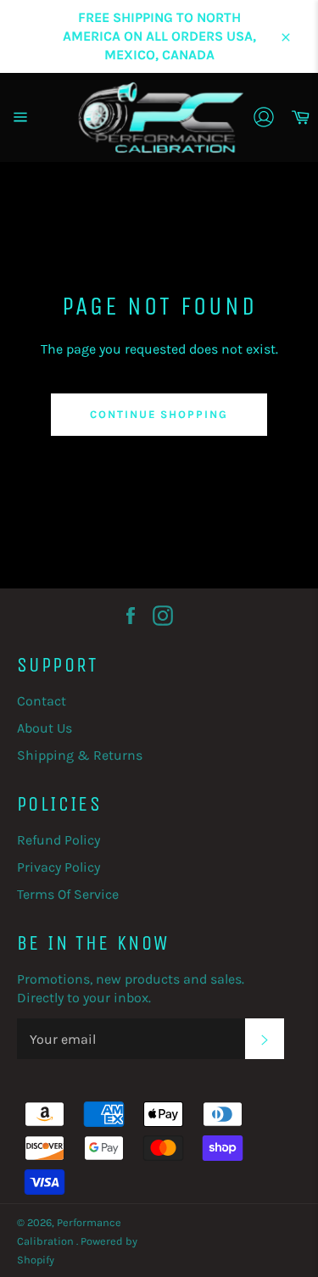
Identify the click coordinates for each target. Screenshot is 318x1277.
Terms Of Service (68, 894)
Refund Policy (58, 840)
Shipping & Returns (79, 755)
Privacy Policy (58, 867)
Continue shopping (159, 414)
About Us (44, 728)
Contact (41, 701)
